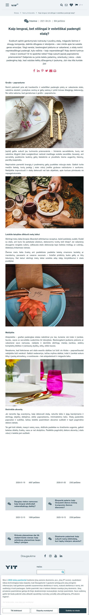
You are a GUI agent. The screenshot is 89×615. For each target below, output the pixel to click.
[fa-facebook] (34, 70)
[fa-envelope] (50, 70)
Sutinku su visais (73, 611)
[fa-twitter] (46, 70)
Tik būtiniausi (16, 611)
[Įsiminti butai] (71, 5)
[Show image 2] (71, 448)
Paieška (39, 567)
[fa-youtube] (55, 556)
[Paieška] (62, 572)
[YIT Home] (14, 5)
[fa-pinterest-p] (42, 70)
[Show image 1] (31, 456)
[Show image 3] (71, 464)
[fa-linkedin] (38, 70)
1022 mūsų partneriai (17, 580)
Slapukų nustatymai (44, 611)
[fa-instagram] (50, 556)
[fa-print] (54, 70)
